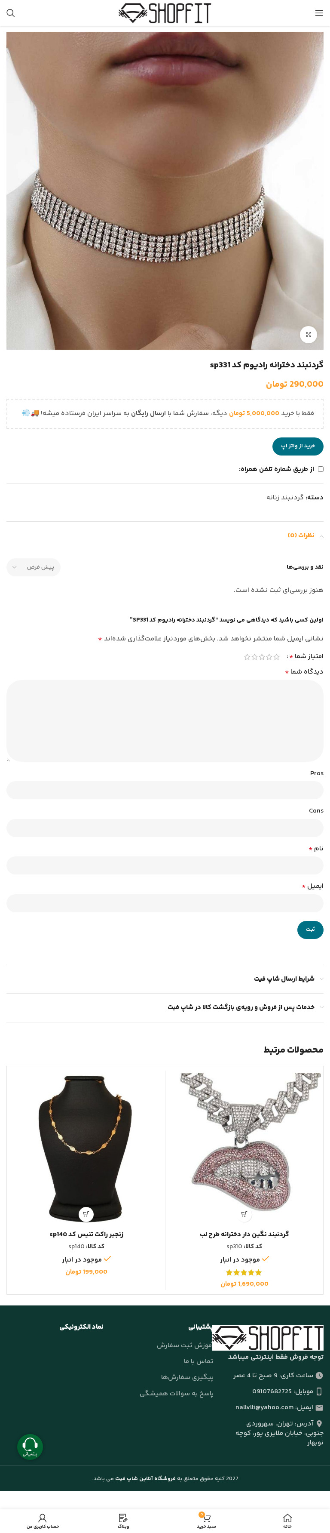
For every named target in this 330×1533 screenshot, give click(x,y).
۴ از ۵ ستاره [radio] (254, 656)
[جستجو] (10, 13)
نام (316, 848)
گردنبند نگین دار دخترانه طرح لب (244, 1234)
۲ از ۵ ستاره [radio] (269, 656)
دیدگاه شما (304, 672)
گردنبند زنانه (285, 498)
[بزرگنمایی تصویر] (308, 334)
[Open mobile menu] (319, 13)
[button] (244, 1214)
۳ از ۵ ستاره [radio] (262, 656)
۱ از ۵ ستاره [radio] (276, 656)
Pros (317, 773)
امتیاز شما (306, 656)
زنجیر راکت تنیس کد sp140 (86, 1234)
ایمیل (313, 886)
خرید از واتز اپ (298, 446)
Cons (316, 811)
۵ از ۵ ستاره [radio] (247, 656)
